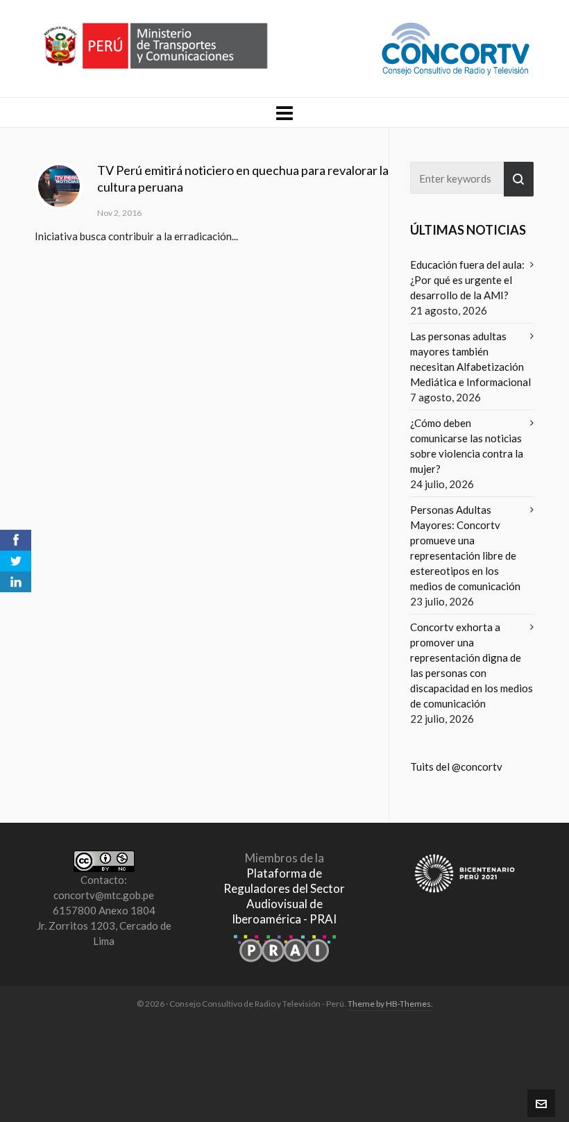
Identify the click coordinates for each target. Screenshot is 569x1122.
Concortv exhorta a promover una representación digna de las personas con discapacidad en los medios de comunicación (471, 665)
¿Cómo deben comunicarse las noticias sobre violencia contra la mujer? (466, 446)
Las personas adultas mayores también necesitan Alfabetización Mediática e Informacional (470, 359)
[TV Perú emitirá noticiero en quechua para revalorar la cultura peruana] (59, 186)
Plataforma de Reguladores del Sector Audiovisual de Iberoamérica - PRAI (284, 896)
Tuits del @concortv (456, 766)
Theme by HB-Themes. (390, 1003)
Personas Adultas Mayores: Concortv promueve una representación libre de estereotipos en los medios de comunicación (465, 547)
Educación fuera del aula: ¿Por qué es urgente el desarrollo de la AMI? (467, 279)
